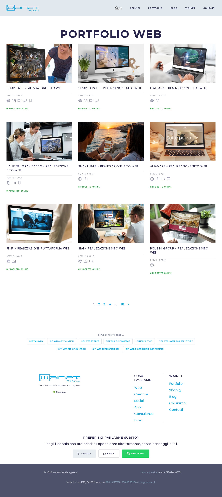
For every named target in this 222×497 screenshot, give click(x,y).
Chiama (86, 453)
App (137, 407)
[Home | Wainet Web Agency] (118, 8)
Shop (173, 390)
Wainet (190, 8)
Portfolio (155, 8)
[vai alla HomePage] (59, 378)
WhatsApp (137, 453)
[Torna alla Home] (23, 8)
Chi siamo (177, 403)
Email (110, 453)
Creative (141, 394)
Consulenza (144, 413)
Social (139, 400)
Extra (138, 420)
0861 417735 (112, 482)
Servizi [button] (135, 8)
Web (138, 387)
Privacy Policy (149, 472)
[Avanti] (128, 304)
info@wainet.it (147, 482)
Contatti (209, 8)
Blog (173, 8)
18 (122, 304)
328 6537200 (129, 482)
